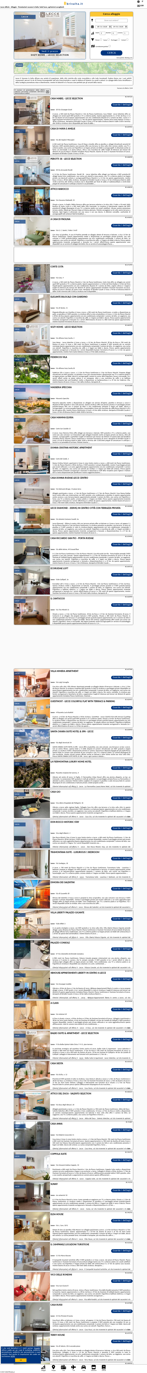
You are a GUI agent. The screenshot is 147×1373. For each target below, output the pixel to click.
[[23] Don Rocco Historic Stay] (32, 834)
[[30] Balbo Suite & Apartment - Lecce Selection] (32, 1045)
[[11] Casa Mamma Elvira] (32, 429)
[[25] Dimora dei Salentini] (32, 894)
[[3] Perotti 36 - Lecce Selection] (32, 170)
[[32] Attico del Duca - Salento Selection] (32, 1105)
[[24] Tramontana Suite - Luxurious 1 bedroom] (32, 864)
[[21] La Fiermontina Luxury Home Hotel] (32, 773)
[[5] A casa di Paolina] (32, 231)
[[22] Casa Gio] (32, 803)
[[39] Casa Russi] (32, 1316)
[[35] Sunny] (32, 1196)
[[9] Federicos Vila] (32, 369)
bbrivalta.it (73, 4)
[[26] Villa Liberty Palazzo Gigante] (32, 924)
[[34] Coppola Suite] (32, 1166)
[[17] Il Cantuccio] (32, 610)
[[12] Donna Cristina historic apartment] (32, 459)
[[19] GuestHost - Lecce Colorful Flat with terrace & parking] (32, 713)
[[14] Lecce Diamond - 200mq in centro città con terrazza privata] (32, 520)
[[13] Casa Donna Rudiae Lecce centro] (32, 489)
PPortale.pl (11, 1372)
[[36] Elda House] (32, 1226)
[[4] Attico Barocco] (32, 201)
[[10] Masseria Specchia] (32, 399)
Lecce (17, 101)
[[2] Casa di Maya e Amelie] (32, 140)
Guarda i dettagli (122, 105)
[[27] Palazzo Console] (32, 954)
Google (36, 1348)
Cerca (111, 53)
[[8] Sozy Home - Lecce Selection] (32, 339)
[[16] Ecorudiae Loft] (32, 580)
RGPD (13, 1356)
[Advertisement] (73, 647)
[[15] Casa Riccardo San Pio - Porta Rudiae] (32, 550)
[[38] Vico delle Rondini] (32, 1286)
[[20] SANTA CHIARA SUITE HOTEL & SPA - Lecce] (32, 743)
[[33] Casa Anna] (32, 1135)
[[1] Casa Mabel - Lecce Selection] (32, 110)
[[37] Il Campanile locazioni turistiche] (32, 1256)
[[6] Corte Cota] (32, 278)
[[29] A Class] (32, 1015)
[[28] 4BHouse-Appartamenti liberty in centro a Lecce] (32, 985)
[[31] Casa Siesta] (32, 1075)
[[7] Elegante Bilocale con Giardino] (32, 308)
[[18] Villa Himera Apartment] (32, 683)
